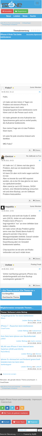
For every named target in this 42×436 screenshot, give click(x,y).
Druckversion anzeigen (9, 374)
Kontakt (6, 422)
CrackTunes (5, 328)
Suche (33, 16)
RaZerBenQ (5, 352)
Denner (38, 354)
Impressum (36, 400)
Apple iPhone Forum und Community (10, 23)
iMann (3, 318)
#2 (39, 160)
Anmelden (8, 11)
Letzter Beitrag (27, 320)
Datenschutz (6, 402)
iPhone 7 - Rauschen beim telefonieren (17, 326)
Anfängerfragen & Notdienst (9, 24)
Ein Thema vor (26, 290)
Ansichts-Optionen (34, 34)
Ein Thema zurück (11, 290)
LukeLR (38, 367)
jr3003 (3, 339)
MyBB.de (19, 434)
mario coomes (36, 341)
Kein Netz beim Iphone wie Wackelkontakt (18, 336)
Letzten (17, 16)
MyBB (34, 434)
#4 (39, 269)
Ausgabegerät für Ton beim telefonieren (17, 316)
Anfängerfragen (26, 23)
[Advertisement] (21, 62)
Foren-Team (20, 422)
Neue (8, 16)
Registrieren (22, 11)
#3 (39, 211)
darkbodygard (6, 364)
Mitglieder (34, 422)
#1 (39, 92)
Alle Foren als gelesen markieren (15, 413)
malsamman (36, 331)
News (25, 16)
